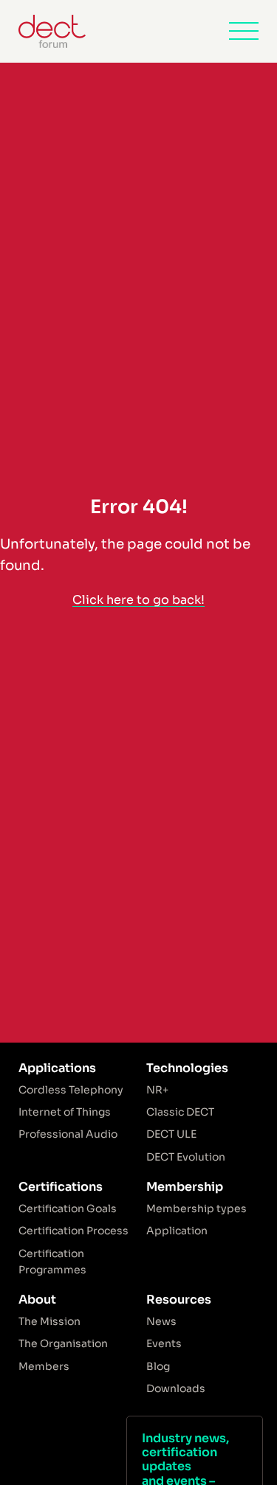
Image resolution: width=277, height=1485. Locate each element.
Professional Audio (67, 1134)
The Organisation (63, 1343)
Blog (158, 1366)
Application (177, 1230)
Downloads (175, 1388)
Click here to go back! (138, 600)
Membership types (196, 1208)
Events (164, 1343)
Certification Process (73, 1230)
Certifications (60, 1186)
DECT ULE (171, 1134)
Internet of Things (64, 1112)
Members (43, 1366)
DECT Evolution (185, 1157)
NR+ (157, 1089)
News (161, 1321)
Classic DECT (180, 1112)
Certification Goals (67, 1208)
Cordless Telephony (70, 1089)
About (37, 1299)
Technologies (187, 1068)
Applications (57, 1068)
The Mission (49, 1321)
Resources (178, 1299)
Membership (184, 1186)
